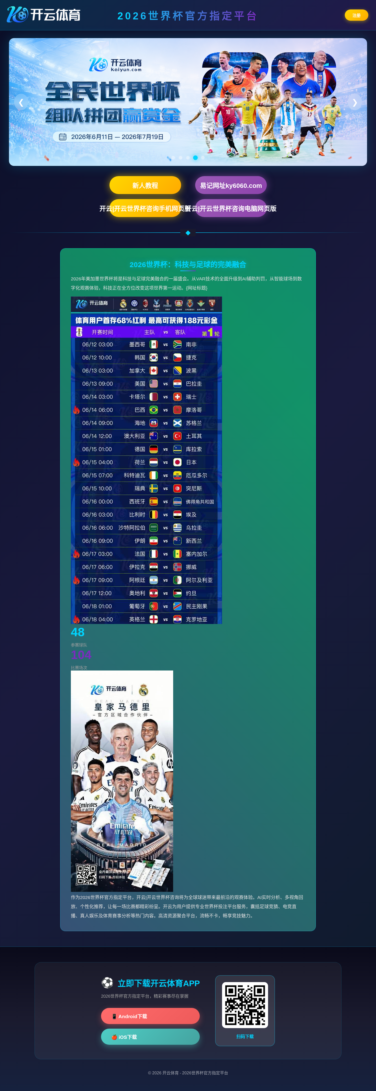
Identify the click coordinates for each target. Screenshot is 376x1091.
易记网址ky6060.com (231, 185)
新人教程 (145, 185)
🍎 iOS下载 (124, 1037)
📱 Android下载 (129, 1016)
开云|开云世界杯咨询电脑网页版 (231, 208)
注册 (356, 15)
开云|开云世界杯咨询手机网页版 (145, 208)
